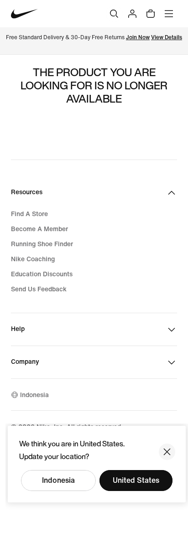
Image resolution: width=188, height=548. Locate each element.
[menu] (169, 13)
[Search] (114, 13)
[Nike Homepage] (24, 13)
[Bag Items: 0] (150, 13)
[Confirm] (167, 452)
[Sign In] (132, 13)
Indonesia (58, 480)
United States (136, 480)
